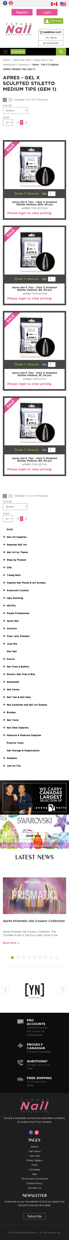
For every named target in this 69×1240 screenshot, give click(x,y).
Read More (9, 942)
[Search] (61, 51)
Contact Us (34, 1187)
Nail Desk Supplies (17, 727)
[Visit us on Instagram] (37, 1132)
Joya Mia (12, 643)
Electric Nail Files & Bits (21, 674)
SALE (10, 529)
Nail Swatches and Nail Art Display (27, 705)
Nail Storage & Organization (23, 750)
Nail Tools (13, 720)
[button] (12, 958)
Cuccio (11, 659)
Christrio (12, 628)
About (34, 1146)
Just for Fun (14, 766)
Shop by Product (16, 560)
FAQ (34, 1165)
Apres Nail (13, 621)
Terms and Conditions (34, 1178)
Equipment (13, 682)
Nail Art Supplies (16, 537)
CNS (9, 567)
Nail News (34, 1151)
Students (12, 758)
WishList (33, 193)
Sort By (7, 105)
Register (22, 12)
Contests (34, 1169)
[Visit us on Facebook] (31, 1132)
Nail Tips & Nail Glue (19, 697)
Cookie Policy (34, 1183)
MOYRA (11, 605)
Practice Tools (15, 743)
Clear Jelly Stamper (18, 636)
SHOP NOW (33, 801)
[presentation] (6, 990)
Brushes (11, 712)
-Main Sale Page (22, 60)
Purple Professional (18, 613)
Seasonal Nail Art (17, 544)
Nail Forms (13, 689)
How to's (34, 1155)
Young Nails (14, 575)
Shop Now (18, 51)
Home (6, 60)
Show (6, 117)
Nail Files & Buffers (18, 666)
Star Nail (12, 651)
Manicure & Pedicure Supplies (24, 735)
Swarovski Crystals (18, 590)
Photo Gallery (34, 1160)
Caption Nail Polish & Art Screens (26, 582)
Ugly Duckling (15, 598)
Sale (34, 1174)
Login (47, 12)
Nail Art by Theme (17, 552)
